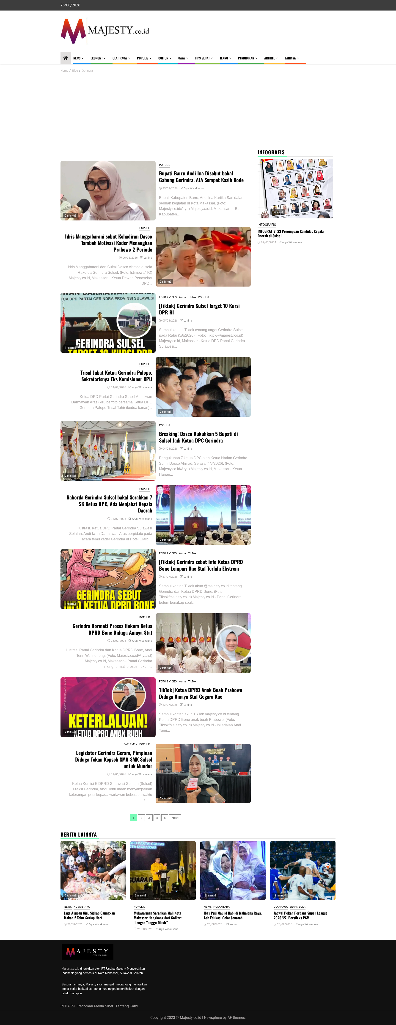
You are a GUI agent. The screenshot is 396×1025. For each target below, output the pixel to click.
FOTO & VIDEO (168, 297)
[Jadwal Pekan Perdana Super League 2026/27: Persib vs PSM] (303, 870)
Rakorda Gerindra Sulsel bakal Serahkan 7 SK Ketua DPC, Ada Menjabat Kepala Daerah (109, 504)
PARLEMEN (131, 744)
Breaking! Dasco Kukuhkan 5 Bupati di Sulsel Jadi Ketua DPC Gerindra (198, 437)
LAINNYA (290, 58)
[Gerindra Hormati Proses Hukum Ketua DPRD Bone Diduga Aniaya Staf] (203, 643)
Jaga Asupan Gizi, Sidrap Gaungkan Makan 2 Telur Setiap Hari (89, 915)
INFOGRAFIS (267, 224)
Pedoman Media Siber (95, 1006)
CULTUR (163, 58)
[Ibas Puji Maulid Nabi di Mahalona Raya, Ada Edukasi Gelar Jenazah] (233, 870)
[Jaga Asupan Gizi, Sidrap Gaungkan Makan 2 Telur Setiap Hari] (93, 870)
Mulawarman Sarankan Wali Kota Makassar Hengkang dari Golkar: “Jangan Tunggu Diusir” (158, 917)
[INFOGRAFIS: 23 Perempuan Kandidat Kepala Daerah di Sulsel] (295, 188)
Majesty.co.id (71, 968)
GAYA (181, 58)
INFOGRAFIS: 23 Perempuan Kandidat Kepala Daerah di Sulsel (291, 233)
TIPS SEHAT (202, 58)
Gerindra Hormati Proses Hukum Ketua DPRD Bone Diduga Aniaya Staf (112, 629)
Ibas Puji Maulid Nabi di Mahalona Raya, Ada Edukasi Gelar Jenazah (233, 915)
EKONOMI (96, 58)
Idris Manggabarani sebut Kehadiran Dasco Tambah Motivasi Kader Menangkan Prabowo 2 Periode (108, 243)
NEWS (76, 58)
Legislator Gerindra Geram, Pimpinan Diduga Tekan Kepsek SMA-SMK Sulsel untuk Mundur (113, 759)
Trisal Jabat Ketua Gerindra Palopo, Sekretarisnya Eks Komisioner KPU (116, 376)
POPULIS (142, 58)
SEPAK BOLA (297, 906)
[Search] (332, 58)
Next (175, 818)
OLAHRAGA (120, 58)
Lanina (148, 257)
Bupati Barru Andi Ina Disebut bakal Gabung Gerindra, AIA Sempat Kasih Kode (201, 176)
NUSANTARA (82, 906)
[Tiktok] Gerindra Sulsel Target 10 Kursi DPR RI (199, 309)
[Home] (65, 58)
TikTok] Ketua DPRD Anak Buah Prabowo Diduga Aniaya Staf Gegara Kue (200, 693)
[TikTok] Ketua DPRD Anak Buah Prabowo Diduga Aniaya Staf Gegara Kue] (108, 707)
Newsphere (213, 1017)
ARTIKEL (269, 58)
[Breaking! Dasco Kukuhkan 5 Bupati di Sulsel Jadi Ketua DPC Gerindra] (108, 451)
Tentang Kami (127, 1006)
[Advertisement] (198, 112)
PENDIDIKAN (246, 58)
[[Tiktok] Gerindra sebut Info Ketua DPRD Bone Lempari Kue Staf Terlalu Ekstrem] (108, 579)
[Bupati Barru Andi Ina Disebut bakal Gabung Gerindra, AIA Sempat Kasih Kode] (108, 190)
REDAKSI (67, 1006)
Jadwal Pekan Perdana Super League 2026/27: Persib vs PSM (300, 915)
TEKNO (224, 58)
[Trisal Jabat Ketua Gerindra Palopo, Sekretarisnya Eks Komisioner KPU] (203, 387)
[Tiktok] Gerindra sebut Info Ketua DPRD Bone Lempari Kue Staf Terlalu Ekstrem (201, 565)
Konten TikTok (187, 297)
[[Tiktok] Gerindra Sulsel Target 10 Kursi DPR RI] (108, 323)
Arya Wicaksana (194, 188)
